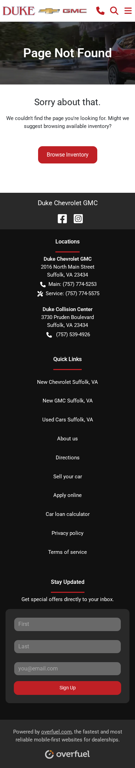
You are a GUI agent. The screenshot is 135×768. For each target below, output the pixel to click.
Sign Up (68, 687)
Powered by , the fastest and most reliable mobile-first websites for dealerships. (67, 736)
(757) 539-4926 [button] (73, 334)
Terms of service (67, 552)
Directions (68, 458)
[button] (100, 11)
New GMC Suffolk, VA (68, 401)
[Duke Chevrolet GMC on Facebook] (60, 218)
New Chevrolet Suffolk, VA (67, 382)
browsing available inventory (76, 126)
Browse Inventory (68, 154)
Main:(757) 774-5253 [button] (72, 284)
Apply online (67, 495)
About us (67, 439)
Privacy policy (67, 533)
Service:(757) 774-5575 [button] (72, 293)
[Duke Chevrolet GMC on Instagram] (75, 218)
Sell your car (67, 476)
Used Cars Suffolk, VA (67, 420)
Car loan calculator (68, 514)
